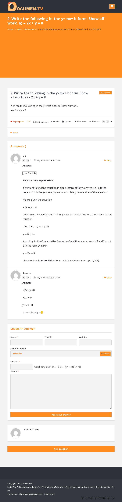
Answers (81, 121)
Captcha (15, 361)
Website (83, 337)
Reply (109, 160)
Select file (17, 354)
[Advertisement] (61, 57)
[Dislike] (107, 121)
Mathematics (30, 29)
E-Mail (48, 337)
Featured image (18, 348)
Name (14, 337)
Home (10, 29)
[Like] (103, 121)
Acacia (56, 121)
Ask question (61, 448)
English (18, 29)
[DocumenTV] (25, 6)
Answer (14, 371)
